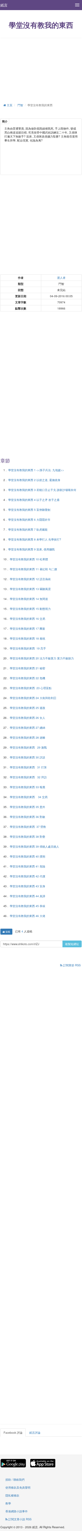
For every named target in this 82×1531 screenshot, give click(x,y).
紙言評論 (34, 1433)
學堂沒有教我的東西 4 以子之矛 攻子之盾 (34, 500)
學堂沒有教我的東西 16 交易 (27, 619)
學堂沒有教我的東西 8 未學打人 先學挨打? (34, 539)
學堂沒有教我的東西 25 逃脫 (27, 708)
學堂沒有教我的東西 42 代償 (27, 876)
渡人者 (61, 278)
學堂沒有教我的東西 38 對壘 (27, 837)
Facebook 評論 (13, 1433)
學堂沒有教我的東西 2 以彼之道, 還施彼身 (34, 480)
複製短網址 (72, 944)
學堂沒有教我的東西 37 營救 (28, 827)
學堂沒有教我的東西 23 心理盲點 (31, 688)
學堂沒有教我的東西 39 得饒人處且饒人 (34, 846)
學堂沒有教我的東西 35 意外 (27, 807)
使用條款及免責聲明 (17, 1487)
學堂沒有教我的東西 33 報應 (27, 787)
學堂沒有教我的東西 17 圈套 (27, 628)
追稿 (7, 931)
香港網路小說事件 (16, 1511)
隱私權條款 (12, 1495)
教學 (8, 1503)
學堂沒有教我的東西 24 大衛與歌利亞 (33, 698)
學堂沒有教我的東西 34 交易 (29, 797)
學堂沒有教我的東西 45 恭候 (27, 906)
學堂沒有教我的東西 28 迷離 (27, 737)
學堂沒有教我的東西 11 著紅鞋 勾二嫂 (33, 569)
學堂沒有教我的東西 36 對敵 (27, 817)
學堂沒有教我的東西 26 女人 (27, 718)
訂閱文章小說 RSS (19, 1519)
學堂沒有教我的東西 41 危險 (27, 866)
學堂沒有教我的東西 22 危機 (27, 678)
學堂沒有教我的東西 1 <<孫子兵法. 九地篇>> (36, 470)
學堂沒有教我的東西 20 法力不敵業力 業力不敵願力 (42, 658)
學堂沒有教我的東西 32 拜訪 (28, 777)
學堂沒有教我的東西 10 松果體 (29, 559)
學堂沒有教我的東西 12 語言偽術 (30, 579)
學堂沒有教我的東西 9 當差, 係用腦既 (31, 549)
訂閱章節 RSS (71, 965)
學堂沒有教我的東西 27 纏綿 (27, 728)
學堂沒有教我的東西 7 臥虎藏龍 (28, 529)
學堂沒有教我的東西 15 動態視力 (30, 609)
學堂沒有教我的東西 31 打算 (28, 767)
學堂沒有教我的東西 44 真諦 (27, 896)
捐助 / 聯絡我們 (14, 1479)
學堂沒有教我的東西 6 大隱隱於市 (29, 519)
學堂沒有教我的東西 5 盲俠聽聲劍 (29, 510)
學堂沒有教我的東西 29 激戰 (28, 747)
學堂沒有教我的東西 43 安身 (27, 886)
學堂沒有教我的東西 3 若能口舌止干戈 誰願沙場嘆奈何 (42, 490)
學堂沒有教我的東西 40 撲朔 (27, 856)
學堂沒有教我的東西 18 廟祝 (27, 638)
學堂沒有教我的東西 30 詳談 (27, 757)
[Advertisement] (41, 69)
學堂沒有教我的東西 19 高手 (28, 648)
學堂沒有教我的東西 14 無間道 (29, 599)
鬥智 (20, 105)
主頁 (9, 105)
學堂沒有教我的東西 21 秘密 (27, 668)
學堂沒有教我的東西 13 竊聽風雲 (30, 589)
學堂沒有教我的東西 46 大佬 (27, 916)
